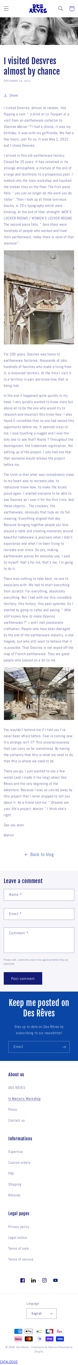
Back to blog (42, 854)
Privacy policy (18, 1227)
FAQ (11, 1173)
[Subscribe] (63, 1047)
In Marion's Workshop (24, 1098)
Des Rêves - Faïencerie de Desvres (37, 1347)
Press (12, 1109)
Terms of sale (18, 1248)
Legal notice (17, 1237)
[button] (6, 8)
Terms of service (20, 1259)
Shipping (14, 1184)
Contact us (16, 1120)
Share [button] (14, 95)
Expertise (15, 1152)
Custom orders (19, 1162)
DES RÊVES (16, 1088)
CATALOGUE (9, 1361)
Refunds (14, 1195)
